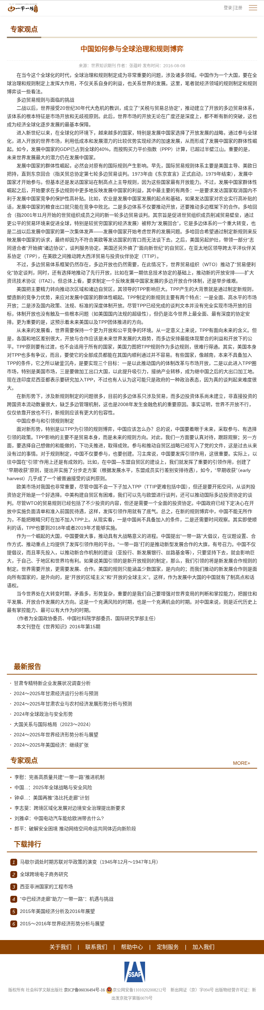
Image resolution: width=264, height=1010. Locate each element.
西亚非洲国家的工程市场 (42, 887)
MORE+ (241, 763)
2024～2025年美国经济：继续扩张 (51, 745)
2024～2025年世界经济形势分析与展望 (56, 734)
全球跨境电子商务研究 (40, 874)
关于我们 (61, 947)
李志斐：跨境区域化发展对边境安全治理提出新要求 (69, 808)
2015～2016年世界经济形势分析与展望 (58, 924)
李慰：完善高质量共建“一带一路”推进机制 (59, 777)
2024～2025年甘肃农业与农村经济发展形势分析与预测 (73, 703)
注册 (238, 7)
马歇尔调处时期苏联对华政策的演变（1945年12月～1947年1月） (86, 862)
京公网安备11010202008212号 (139, 990)
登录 (228, 7)
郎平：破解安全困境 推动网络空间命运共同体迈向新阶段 (75, 828)
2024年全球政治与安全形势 (43, 714)
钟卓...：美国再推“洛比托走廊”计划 (51, 797)
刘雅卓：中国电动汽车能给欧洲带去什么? (59, 818)
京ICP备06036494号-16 (84, 990)
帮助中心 (132, 947)
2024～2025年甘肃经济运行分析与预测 (56, 693)
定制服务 (168, 947)
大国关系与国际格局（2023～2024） (54, 724)
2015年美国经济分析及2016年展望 (53, 911)
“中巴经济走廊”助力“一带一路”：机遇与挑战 (62, 899)
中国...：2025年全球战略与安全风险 (53, 787)
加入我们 (203, 947)
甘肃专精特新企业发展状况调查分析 (52, 683)
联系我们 (96, 947)
